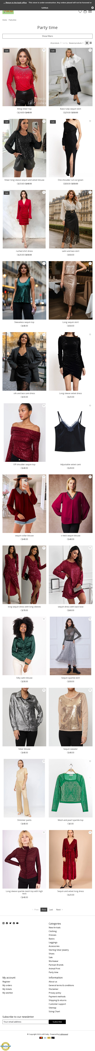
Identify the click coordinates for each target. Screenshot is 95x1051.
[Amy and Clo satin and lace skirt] (71, 219)
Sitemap (52, 1007)
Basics (52, 938)
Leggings (53, 942)
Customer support (57, 1004)
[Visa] (45, 1038)
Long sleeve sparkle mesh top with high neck (24, 892)
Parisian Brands (56, 964)
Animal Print (54, 968)
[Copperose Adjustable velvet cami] (71, 432)
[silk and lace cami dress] (24, 361)
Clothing (53, 931)
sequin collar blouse (24, 535)
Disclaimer (53, 989)
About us (53, 981)
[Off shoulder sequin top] (24, 432)
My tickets (7, 989)
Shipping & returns (57, 1000)
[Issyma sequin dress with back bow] (71, 575)
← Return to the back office (15, 3)
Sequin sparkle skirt (70, 677)
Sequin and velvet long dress (70, 891)
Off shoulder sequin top (24, 464)
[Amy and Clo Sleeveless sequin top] (24, 290)
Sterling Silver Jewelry (59, 950)
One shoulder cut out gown (70, 180)
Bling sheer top (24, 108)
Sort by (65, 43)
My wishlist (7, 992)
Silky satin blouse (24, 677)
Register (6, 981)
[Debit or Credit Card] (53, 1038)
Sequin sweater (70, 749)
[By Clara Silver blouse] (24, 717)
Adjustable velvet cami (70, 464)
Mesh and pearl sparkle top (70, 820)
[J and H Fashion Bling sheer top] (24, 77)
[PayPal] (49, 1038)
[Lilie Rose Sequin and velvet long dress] (71, 859)
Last (51, 909)
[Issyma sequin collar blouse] (24, 503)
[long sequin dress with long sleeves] (24, 575)
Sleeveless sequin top (24, 322)
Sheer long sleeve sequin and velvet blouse (24, 180)
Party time (53, 972)
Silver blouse (24, 749)
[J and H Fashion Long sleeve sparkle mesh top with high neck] (24, 859)
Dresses (52, 935)
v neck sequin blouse (70, 535)
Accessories (54, 946)
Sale (51, 957)
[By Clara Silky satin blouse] (24, 646)
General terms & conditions (61, 985)
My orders (7, 985)
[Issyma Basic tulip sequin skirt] (71, 77)
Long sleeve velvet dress (70, 393)
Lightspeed (63, 1034)
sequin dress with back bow (70, 606)
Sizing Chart (54, 1011)
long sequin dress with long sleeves (24, 606)
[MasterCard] (41, 1038)
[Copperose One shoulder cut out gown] (71, 148)
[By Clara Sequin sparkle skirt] (71, 646)
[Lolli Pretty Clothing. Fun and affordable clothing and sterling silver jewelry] (8, 11)
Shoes (51, 953)
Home (4, 20)
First (44, 909)
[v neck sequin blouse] (71, 503)
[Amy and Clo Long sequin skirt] (71, 290)
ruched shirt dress (24, 251)
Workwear (53, 961)
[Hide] (92, 7)
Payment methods (57, 996)
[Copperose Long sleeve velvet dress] (71, 361)
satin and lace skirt (70, 251)
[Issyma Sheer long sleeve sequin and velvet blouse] (24, 148)
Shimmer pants (24, 820)
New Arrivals (54, 927)
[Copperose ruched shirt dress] (24, 219)
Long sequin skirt (70, 322)
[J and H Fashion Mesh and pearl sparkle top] (71, 788)
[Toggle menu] (90, 11)
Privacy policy (55, 992)
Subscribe (57, 1021)
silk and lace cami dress (24, 393)
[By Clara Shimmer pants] (24, 788)
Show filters (47, 36)
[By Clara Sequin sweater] (71, 717)
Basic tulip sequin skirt (70, 108)
